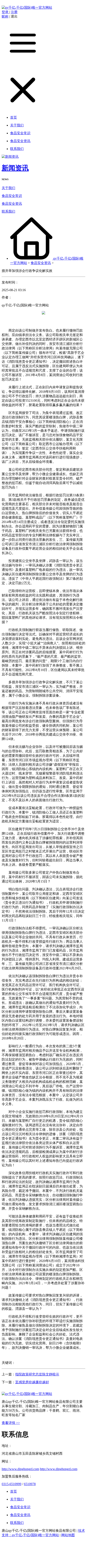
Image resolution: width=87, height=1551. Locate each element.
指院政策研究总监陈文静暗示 (37, 1374)
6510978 (30, 1484)
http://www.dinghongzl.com (20, 1469)
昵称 (5, 16)
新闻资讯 (15, 168)
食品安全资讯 (12, 203)
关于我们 (8, 188)
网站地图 (68, 1535)
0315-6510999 (11, 1484)
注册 (14, 12)
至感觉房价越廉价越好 (32, 1382)
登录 (5, 12)
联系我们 (8, 211)
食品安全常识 (12, 196)
